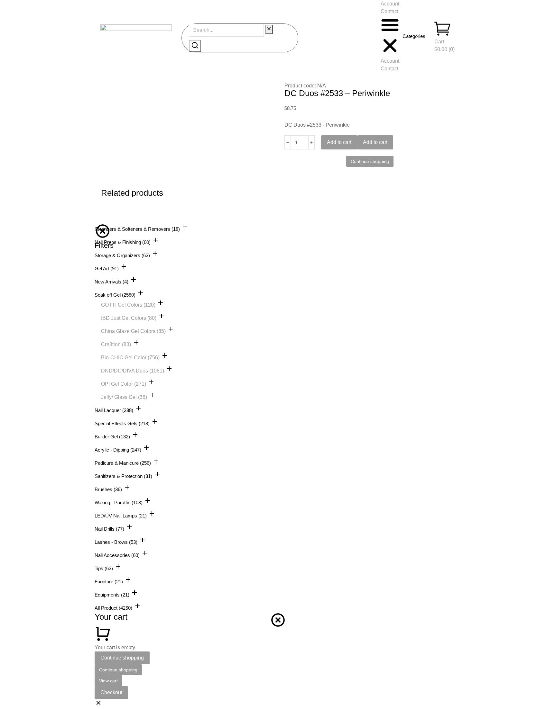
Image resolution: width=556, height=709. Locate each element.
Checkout (111, 692)
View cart (108, 680)
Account (390, 3)
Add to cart (339, 142)
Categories (414, 36)
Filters (104, 245)
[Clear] (269, 29)
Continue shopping (122, 657)
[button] (390, 36)
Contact (389, 11)
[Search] (195, 46)
